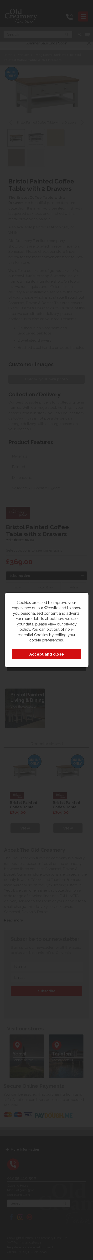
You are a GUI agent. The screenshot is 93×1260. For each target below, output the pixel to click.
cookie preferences (46, 640)
